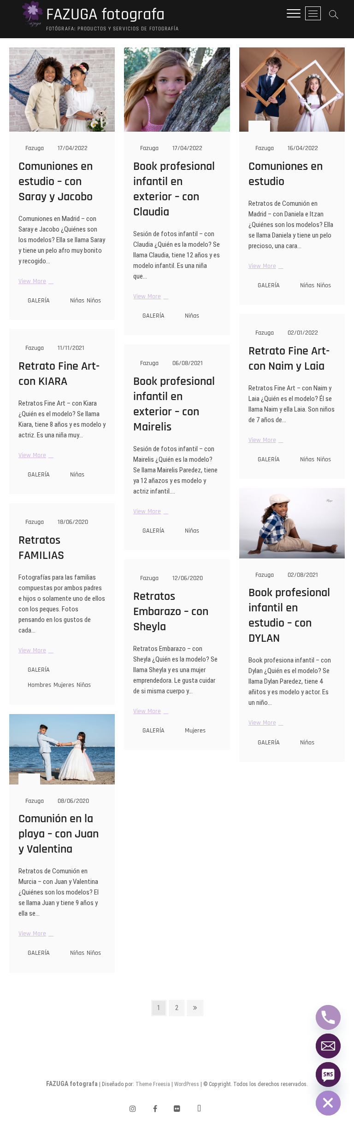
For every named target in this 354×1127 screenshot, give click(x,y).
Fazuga (34, 148)
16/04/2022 (302, 148)
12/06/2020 (187, 578)
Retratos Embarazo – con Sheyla (170, 611)
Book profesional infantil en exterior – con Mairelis (174, 404)
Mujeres (63, 685)
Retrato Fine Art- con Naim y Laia (289, 358)
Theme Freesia (153, 1084)
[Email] (328, 1046)
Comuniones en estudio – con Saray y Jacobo (55, 181)
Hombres (39, 685)
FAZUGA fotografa (105, 15)
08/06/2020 (72, 801)
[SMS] (328, 1074)
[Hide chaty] (328, 1103)
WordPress (186, 1084)
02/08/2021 (302, 575)
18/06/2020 (72, 522)
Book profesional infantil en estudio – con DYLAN (289, 615)
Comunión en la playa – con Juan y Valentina (58, 834)
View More (34, 281)
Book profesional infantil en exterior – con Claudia (174, 189)
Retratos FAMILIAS (41, 548)
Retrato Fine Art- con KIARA (59, 374)
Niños (94, 300)
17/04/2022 (72, 148)
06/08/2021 (187, 363)
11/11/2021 (70, 348)
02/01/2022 (302, 333)
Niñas (77, 300)
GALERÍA (39, 300)
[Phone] (328, 1017)
